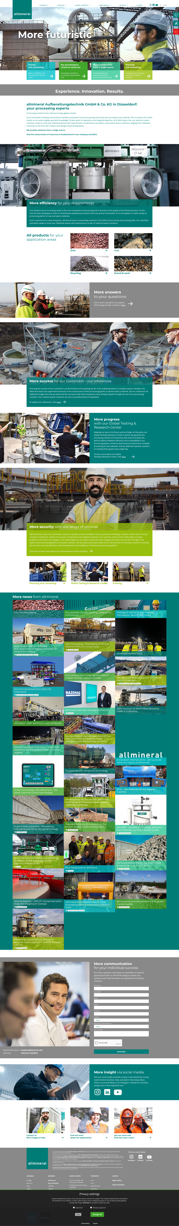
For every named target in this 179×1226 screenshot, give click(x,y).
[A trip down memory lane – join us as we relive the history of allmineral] (140, 739)
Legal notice (116, 1180)
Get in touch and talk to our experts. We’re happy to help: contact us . (110, 303)
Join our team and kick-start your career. (124, 1136)
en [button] (165, 5)
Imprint (95, 1223)
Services (122, 5)
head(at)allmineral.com (32, 1050)
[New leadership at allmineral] (89, 852)
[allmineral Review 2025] (140, 637)
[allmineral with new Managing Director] (89, 698)
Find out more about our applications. (81, 1136)
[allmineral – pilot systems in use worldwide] (38, 711)
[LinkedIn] (107, 1090)
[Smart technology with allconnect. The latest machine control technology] (38, 775)
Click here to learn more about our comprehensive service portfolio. (59, 551)
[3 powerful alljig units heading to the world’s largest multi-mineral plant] (89, 820)
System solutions (82, 5)
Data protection (118, 1185)
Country (96, 1017)
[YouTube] (117, 1090)
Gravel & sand (122, 273)
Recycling (75, 273)
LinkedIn (153, 5)
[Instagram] (97, 1090)
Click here (86, 1203)
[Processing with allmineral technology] (89, 759)
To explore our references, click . (45, 402)
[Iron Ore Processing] (38, 609)
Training (117, 583)
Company (43, 5)
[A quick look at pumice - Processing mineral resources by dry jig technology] (38, 815)
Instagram (150, 5)
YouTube (156, 5)
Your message (98, 1030)
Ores (73, 250)
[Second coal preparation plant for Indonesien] (38, 677)
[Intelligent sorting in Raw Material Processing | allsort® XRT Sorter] (140, 609)
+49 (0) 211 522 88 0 (29, 1053)
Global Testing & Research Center (89, 583)
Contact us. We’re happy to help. (36, 1136)
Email (95, 998)
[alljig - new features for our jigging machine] (140, 780)
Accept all (97, 1214)
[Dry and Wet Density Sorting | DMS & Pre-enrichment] (89, 609)
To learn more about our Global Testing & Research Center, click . (110, 455)
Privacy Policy (85, 1223)
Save (78, 1214)
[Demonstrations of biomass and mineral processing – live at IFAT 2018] (140, 853)
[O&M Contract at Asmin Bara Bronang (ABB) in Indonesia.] (140, 699)
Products (61, 5)
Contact (139, 5)
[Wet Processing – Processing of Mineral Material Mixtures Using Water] (89, 634)
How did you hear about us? (102, 1023)
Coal (116, 250)
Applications (104, 5)
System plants (75, 1176)
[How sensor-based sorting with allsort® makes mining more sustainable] (89, 666)
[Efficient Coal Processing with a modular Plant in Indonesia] (140, 671)
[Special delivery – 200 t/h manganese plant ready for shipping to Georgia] (38, 888)
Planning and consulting (42, 583)
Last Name (97, 992)
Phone (96, 1004)
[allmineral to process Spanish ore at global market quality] (140, 889)
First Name (97, 985)
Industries (95, 1176)
